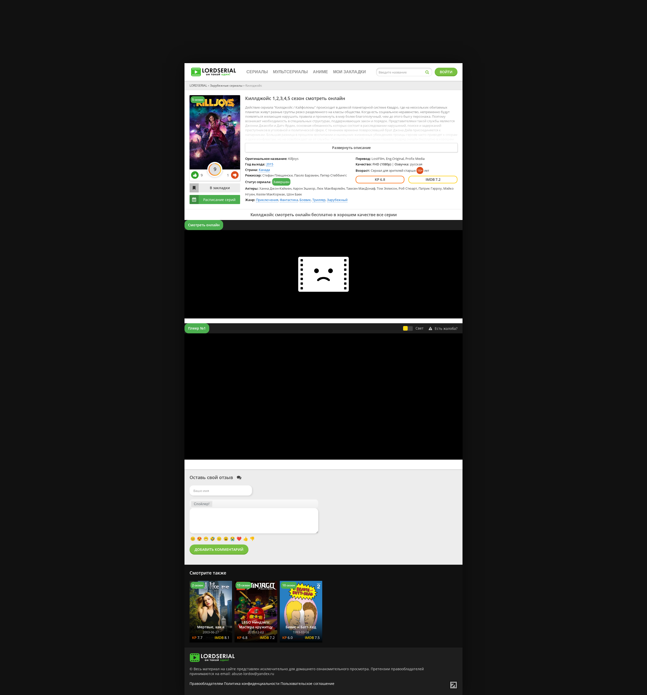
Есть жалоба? (446, 328)
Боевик (305, 199)
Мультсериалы (290, 72)
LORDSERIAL (198, 85)
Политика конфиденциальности (252, 683)
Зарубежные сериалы (226, 85)
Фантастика (289, 199)
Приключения (267, 199)
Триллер (319, 199)
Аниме (320, 72)
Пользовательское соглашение (307, 683)
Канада (264, 169)
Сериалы (257, 72)
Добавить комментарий (219, 549)
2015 (269, 164)
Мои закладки (349, 72)
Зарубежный (337, 199)
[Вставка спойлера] (201, 504)
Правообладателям (206, 683)
